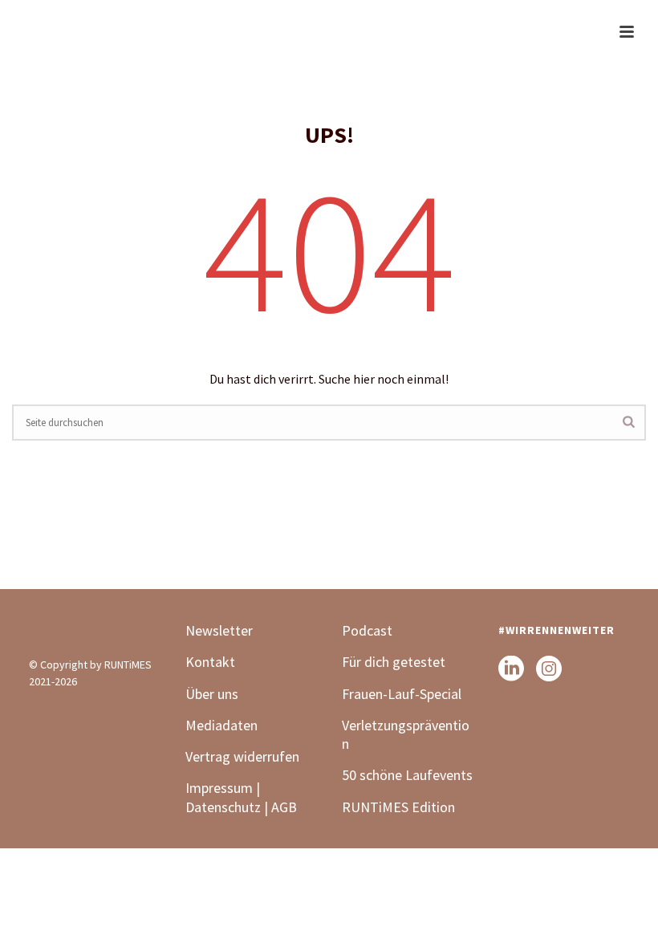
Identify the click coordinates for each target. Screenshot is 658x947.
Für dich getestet (393, 661)
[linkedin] (511, 669)
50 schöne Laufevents (407, 775)
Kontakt (210, 661)
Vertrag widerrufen (242, 756)
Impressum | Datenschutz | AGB (241, 796)
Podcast (367, 630)
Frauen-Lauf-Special (403, 694)
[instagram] (549, 669)
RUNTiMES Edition (398, 807)
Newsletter (219, 630)
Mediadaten (221, 725)
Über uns (211, 694)
